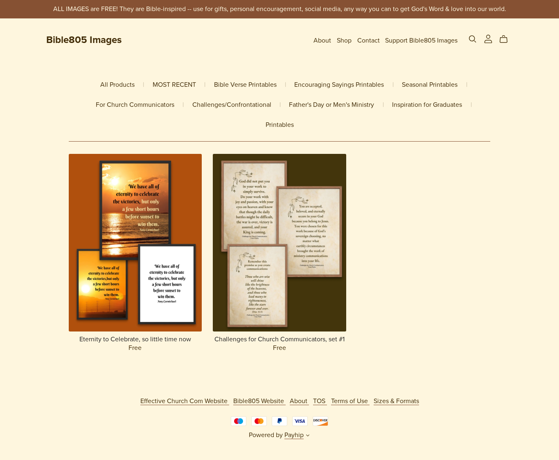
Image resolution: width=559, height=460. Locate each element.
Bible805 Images (84, 40)
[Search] (472, 39)
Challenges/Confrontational (231, 105)
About (322, 40)
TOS (320, 401)
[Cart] (507, 39)
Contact (368, 40)
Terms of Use (350, 401)
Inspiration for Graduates (427, 105)
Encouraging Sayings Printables (339, 85)
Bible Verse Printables (245, 85)
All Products (117, 85)
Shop (344, 40)
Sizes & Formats (396, 401)
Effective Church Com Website (184, 401)
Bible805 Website (259, 401)
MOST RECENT (174, 85)
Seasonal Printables (430, 85)
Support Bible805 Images (421, 40)
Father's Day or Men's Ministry (331, 105)
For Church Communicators (135, 105)
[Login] (488, 38)
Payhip (294, 435)
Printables (280, 125)
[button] (307, 436)
